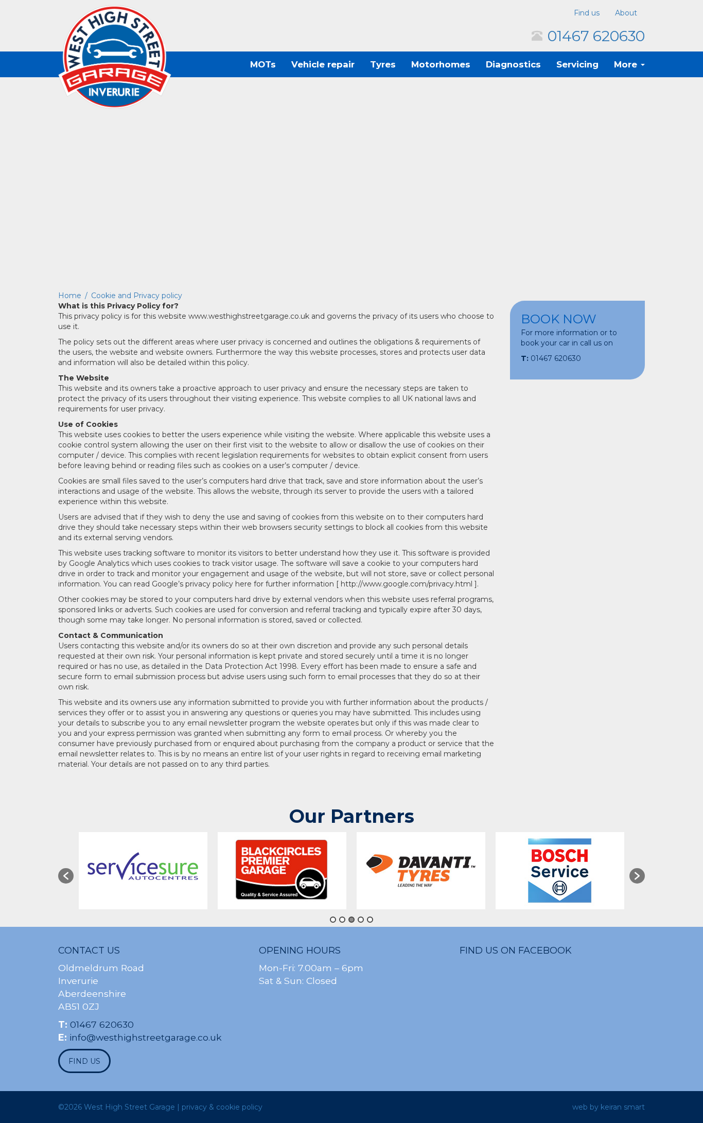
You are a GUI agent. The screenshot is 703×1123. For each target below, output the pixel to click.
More (627, 64)
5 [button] (370, 920)
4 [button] (361, 920)
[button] (66, 876)
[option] (143, 870)
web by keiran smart (608, 1107)
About (626, 13)
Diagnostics (513, 64)
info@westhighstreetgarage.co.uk (145, 1037)
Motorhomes (440, 64)
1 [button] (333, 920)
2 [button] (342, 920)
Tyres (383, 64)
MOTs (263, 64)
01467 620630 (596, 36)
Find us (587, 13)
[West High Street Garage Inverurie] (114, 57)
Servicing (577, 64)
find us (84, 1061)
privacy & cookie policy (222, 1107)
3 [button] (351, 920)
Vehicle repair (323, 64)
